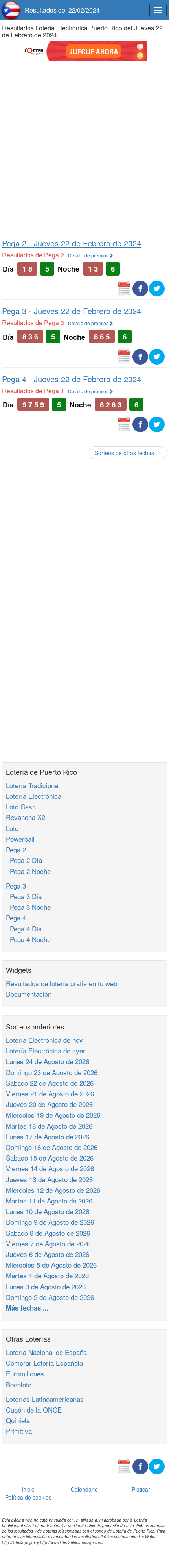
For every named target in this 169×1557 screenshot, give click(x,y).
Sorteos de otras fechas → (128, 453)
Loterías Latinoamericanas (45, 1399)
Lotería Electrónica (33, 796)
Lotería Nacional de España (46, 1352)
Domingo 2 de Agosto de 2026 (50, 1297)
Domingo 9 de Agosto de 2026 (50, 1222)
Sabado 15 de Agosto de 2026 (50, 1158)
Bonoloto (18, 1384)
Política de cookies (28, 1497)
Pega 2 (16, 849)
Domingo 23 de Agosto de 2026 (51, 1072)
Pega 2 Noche (28, 871)
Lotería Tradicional (33, 785)
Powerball (20, 839)
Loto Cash (21, 806)
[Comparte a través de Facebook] (140, 288)
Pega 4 (16, 917)
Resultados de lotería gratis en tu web (61, 983)
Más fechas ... (27, 1308)
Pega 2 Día (24, 860)
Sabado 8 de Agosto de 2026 (48, 1233)
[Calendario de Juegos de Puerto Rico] (124, 288)
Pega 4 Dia (24, 928)
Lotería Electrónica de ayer (45, 1050)
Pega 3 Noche (28, 907)
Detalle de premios (88, 255)
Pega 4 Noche (28, 939)
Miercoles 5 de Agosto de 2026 (51, 1265)
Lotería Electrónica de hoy (44, 1040)
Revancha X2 (25, 817)
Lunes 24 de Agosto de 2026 (47, 1061)
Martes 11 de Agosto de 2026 (49, 1200)
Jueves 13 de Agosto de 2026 (49, 1179)
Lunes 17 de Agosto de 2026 (47, 1136)
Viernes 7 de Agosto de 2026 (48, 1243)
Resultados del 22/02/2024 (62, 10)
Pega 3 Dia (24, 896)
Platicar (141, 1489)
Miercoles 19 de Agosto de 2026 (53, 1115)
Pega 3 (16, 886)
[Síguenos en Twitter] (157, 288)
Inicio (28, 1489)
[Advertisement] (84, 148)
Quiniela (18, 1420)
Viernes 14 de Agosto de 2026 (50, 1168)
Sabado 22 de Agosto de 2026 (50, 1083)
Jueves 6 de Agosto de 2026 (47, 1254)
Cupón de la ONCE (34, 1409)
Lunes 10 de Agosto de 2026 (47, 1211)
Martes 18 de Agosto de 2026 (49, 1126)
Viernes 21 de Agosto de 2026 (50, 1093)
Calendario (84, 1489)
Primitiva (19, 1431)
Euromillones (25, 1373)
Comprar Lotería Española (44, 1363)
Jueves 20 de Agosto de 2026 (49, 1104)
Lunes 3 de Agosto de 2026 (46, 1286)
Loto (12, 828)
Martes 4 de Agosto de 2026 (47, 1275)
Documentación (28, 994)
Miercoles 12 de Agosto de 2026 (53, 1190)
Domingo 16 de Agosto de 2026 (51, 1147)
